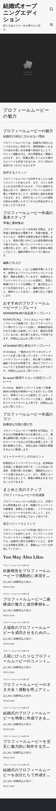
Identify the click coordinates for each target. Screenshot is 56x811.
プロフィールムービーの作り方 (16, 565)
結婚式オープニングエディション (20, 13)
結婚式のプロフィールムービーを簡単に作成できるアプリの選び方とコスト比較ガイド (27, 716)
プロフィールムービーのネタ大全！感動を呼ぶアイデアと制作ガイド (27, 687)
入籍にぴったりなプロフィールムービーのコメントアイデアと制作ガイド (27, 659)
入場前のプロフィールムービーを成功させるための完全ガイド (27, 630)
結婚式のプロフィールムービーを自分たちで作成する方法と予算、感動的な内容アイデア (27, 772)
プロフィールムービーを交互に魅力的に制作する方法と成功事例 (27, 744)
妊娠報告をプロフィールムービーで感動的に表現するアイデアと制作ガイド (27, 573)
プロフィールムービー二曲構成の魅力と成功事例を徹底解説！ (27, 602)
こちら (22, 338)
